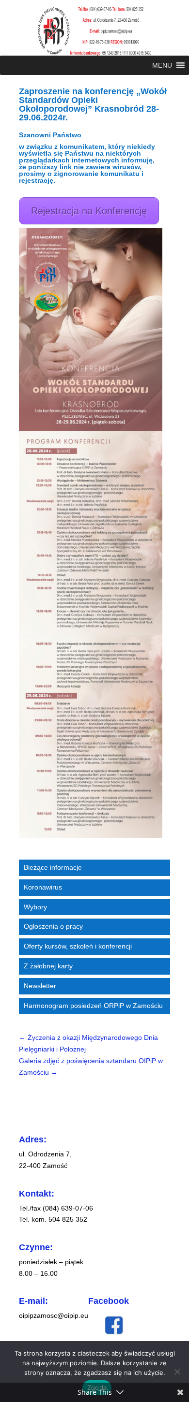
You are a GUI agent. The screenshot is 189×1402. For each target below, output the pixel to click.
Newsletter (40, 986)
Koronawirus (43, 887)
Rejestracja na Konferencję (89, 210)
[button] (162, 65)
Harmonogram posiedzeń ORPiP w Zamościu (93, 1005)
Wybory (35, 907)
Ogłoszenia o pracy (53, 926)
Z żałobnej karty (48, 966)
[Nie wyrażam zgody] (177, 1371)
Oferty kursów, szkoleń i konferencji (78, 946)
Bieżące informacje (53, 867)
